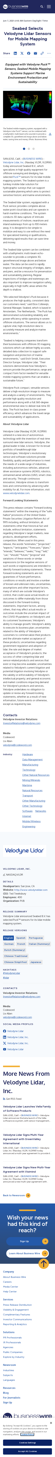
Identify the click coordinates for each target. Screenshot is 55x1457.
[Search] (41, 6)
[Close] (51, 1423)
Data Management (32, 759)
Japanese (35, 962)
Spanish (20, 938)
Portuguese (36, 938)
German (9, 944)
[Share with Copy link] (42, 53)
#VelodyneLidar (11, 973)
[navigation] (49, 7)
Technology (28, 769)
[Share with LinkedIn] (15, 53)
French (21, 944)
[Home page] (15, 7)
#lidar (6, 977)
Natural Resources (32, 790)
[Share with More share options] (48, 53)
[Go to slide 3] (33, 149)
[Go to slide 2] (29, 149)
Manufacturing (30, 764)
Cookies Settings (27, 1442)
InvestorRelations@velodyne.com (21, 723)
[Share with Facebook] (28, 53)
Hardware (27, 754)
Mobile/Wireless (31, 821)
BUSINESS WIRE (32, 158)
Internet (26, 816)
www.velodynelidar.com (16, 493)
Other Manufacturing (33, 800)
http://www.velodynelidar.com (31, 889)
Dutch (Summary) (14, 950)
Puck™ (16, 176)
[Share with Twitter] (22, 53)
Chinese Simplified (15, 962)
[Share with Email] (35, 53)
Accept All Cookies (27, 1451)
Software (27, 811)
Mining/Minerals (31, 780)
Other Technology (32, 805)
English (8, 938)
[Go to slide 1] (24, 149)
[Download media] (50, 134)
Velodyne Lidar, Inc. (13, 162)
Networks (40, 811)
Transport (27, 795)
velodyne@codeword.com (17, 745)
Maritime (27, 785)
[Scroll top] (43, 1264)
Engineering (28, 826)
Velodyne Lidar (15, 1031)
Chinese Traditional (15, 956)
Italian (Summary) (39, 944)
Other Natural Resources (36, 775)
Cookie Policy (27, 1434)
